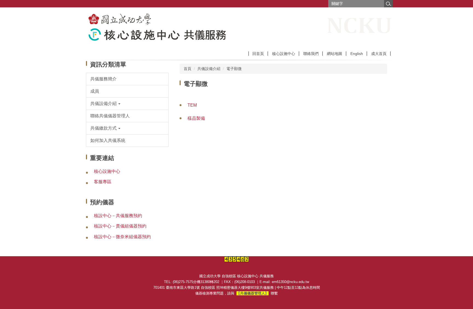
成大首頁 (379, 53)
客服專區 (102, 181)
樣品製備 (196, 118)
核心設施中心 (283, 53)
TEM (192, 105)
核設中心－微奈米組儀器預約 (122, 236)
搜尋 (388, 3)
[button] (127, 104)
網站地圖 (334, 53)
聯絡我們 (311, 53)
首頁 (187, 68)
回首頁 (258, 53)
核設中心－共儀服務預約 (118, 215)
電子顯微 (234, 68)
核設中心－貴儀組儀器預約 (120, 226)
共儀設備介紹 (208, 68)
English (356, 53)
